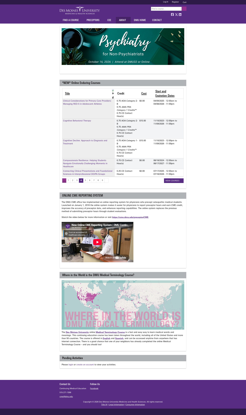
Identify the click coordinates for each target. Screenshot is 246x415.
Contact (157, 20)
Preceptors (93, 20)
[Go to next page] (106, 180)
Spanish (119, 339)
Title (67, 93)
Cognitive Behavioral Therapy (77, 121)
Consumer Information (135, 405)
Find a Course (71, 20)
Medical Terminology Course (110, 332)
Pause (68, 70)
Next (73, 70)
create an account (85, 365)
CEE (109, 20)
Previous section (63, 70)
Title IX (104, 405)
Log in (165, 2)
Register (175, 2)
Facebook (172, 14)
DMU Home (140, 20)
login (71, 365)
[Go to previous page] (64, 180)
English (106, 339)
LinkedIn (180, 14)
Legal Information (116, 405)
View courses (172, 181)
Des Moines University (77, 332)
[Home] (80, 10)
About (122, 20)
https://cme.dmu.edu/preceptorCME (130, 217)
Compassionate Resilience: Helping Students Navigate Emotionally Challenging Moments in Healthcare (85, 164)
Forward (184, 14)
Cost (144, 93)
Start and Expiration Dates (165, 93)
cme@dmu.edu (66, 397)
